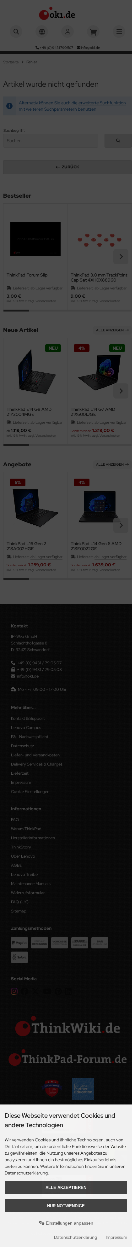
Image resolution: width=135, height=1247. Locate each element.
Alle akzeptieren (66, 1187)
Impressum (116, 1237)
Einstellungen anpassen (69, 1223)
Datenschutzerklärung (75, 1237)
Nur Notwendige (66, 1205)
